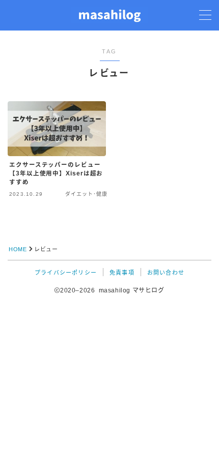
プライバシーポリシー (66, 273)
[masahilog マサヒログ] (109, 15)
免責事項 (122, 273)
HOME (17, 249)
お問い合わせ (165, 273)
